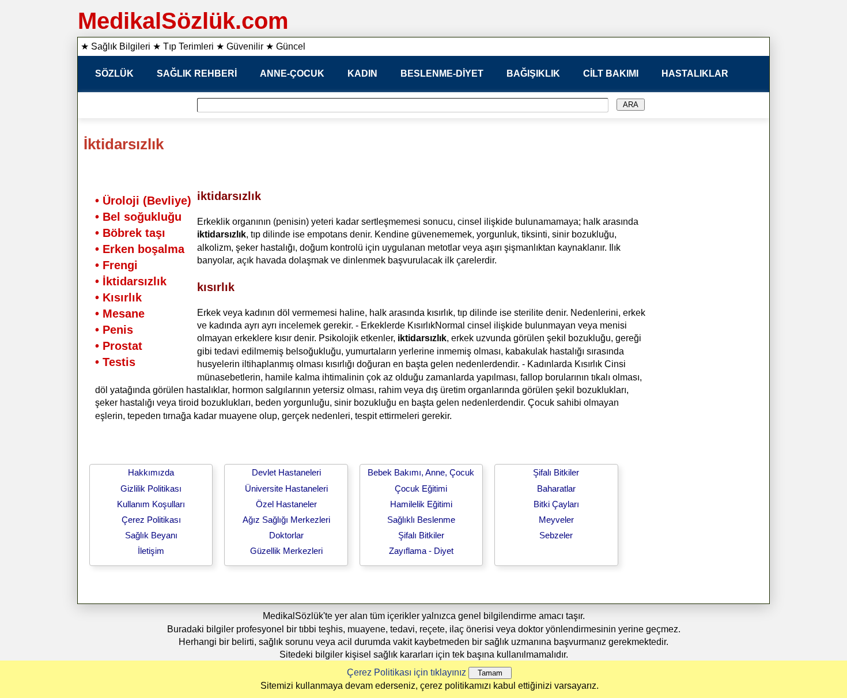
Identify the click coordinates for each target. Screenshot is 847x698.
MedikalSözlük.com (183, 20)
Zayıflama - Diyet (421, 551)
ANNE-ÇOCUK (292, 73)
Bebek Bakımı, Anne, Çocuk (421, 472)
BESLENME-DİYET (441, 73)
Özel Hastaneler (286, 504)
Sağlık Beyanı (151, 535)
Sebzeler (556, 535)
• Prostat (118, 345)
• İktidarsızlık (131, 281)
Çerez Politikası (151, 520)
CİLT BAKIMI (610, 73)
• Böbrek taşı (130, 233)
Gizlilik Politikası (150, 488)
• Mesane (120, 313)
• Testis (115, 362)
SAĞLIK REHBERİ (197, 73)
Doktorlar (286, 535)
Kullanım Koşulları (151, 504)
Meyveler (556, 520)
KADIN (362, 73)
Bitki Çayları (556, 504)
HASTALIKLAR (694, 73)
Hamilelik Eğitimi (421, 504)
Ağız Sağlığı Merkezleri (286, 520)
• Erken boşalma (139, 249)
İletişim (151, 551)
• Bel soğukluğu (138, 216)
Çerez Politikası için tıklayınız (406, 672)
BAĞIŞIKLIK (533, 73)
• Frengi (116, 265)
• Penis (114, 329)
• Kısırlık (118, 297)
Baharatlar (556, 488)
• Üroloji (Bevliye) (143, 200)
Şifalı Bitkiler (421, 535)
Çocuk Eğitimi (421, 488)
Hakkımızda (151, 472)
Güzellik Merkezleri (286, 551)
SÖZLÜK (114, 73)
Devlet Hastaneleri (286, 472)
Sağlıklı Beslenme (421, 520)
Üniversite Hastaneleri (286, 488)
